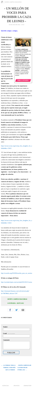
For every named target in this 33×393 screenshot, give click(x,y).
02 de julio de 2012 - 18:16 (16, 24)
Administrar (27, 385)
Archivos (16, 385)
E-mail (9, 333)
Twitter (16, 310)
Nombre (5, 327)
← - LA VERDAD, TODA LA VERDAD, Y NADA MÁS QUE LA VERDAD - (8, 367)
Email (22, 310)
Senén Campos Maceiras (13, 2)
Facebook (10, 310)
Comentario (6, 340)
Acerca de (5, 385)
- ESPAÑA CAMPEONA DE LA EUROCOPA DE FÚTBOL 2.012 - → (24, 367)
